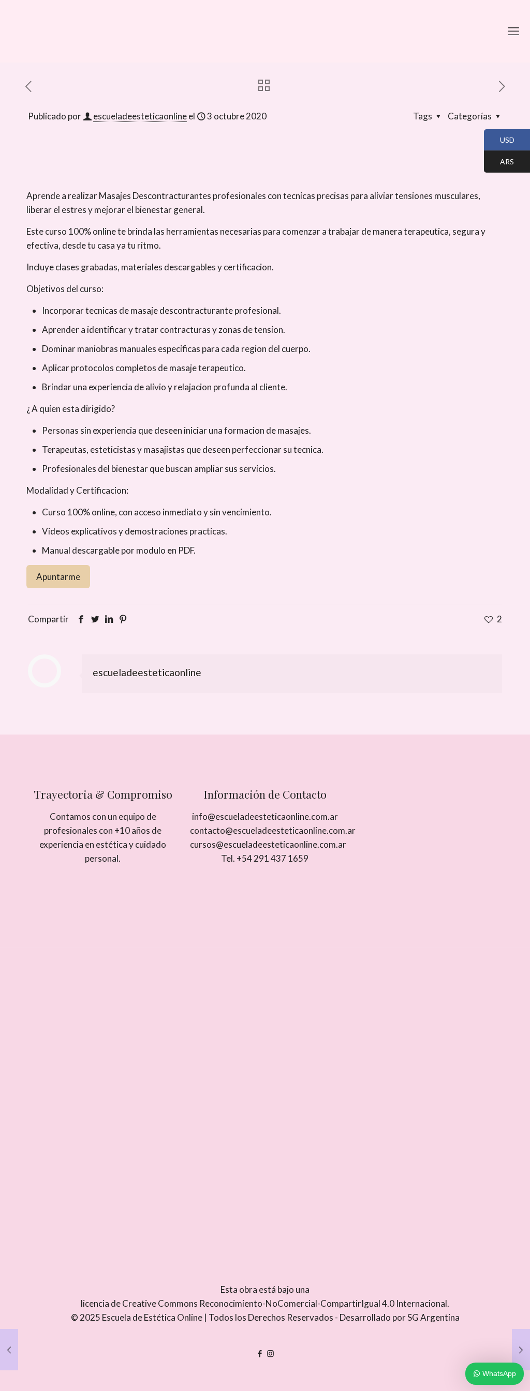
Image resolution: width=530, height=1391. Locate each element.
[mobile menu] (513, 31)
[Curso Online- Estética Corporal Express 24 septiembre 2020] (9, 1349)
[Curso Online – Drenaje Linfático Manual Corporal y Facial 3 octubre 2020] (521, 1349)
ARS (499, 162)
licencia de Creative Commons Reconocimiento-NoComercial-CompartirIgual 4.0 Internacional (264, 1303)
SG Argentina (433, 1317)
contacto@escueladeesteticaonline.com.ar (273, 830)
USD (499, 140)
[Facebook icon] (259, 1353)
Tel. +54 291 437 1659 (264, 858)
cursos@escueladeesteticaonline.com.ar (268, 844)
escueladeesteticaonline (140, 116)
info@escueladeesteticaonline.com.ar (265, 816)
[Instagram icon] (270, 1353)
